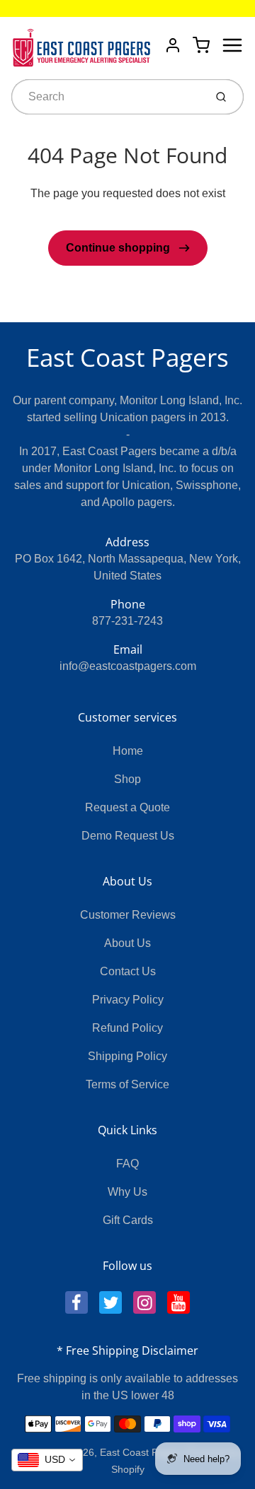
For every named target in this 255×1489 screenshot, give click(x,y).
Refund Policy (127, 1028)
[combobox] (106, 96)
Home (128, 751)
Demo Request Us (127, 836)
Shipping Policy (127, 1056)
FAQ (127, 1164)
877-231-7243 (127, 621)
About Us (127, 943)
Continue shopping (119, 248)
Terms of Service (127, 1084)
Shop (127, 779)
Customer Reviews (128, 915)
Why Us (127, 1192)
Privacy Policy (128, 1000)
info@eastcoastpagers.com (128, 666)
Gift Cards (128, 1220)
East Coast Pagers (127, 357)
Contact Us (128, 971)
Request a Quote (127, 807)
